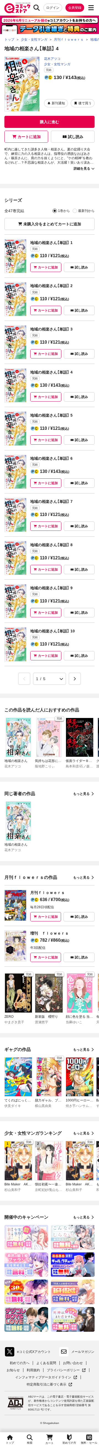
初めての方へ (19, 1363)
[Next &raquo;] (75, 679)
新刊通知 (58, 103)
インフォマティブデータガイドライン (43, 1377)
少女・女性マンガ (57, 64)
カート (49, 1443)
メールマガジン (82, 1352)
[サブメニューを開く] (91, 7)
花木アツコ (52, 59)
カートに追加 (29, 136)
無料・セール (89, 1442)
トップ (10, 1442)
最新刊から (86, 211)
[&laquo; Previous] (24, 679)
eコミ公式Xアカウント (29, 1353)
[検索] (36, 7)
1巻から (64, 211)
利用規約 (33, 1370)
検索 (29, 1442)
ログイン (52, 8)
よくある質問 (46, 1363)
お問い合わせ (73, 1363)
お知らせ (13, 1370)
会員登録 (74, 8)
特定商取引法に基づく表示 (49, 1384)
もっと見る (81, 794)
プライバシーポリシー (66, 1370)
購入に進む (49, 122)
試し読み (75, 136)
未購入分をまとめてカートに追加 (52, 224)
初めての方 (69, 1442)
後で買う (85, 103)
